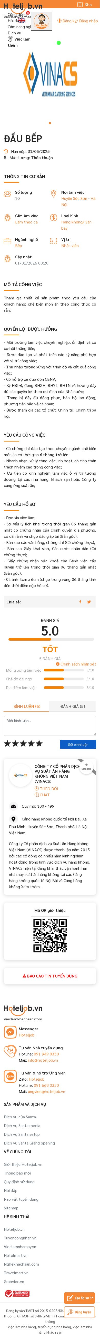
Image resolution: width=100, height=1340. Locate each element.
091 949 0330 (46, 1054)
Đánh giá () (73, 706)
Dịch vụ (14, 32)
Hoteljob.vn (14, 1229)
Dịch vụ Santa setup (22, 1134)
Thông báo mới (17, 1173)
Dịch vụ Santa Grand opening (29, 1143)
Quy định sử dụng (19, 1181)
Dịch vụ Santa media (22, 1125)
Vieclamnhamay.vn (20, 1246)
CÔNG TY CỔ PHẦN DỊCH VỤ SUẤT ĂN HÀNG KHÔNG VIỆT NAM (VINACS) (58, 774)
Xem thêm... (31, 886)
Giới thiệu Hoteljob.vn (23, 1164)
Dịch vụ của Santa (20, 1116)
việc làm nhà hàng (22, 1326)
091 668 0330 (46, 1085)
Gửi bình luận (78, 744)
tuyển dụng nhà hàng (54, 1326)
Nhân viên (70, 245)
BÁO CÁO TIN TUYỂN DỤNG (51, 976)
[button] (50, 123)
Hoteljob (27, 1035)
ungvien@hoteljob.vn (46, 1091)
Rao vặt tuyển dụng (21, 1199)
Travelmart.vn (16, 1272)
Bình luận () (27, 706)
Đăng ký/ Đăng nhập (80, 20)
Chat (44, 794)
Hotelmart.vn (15, 1255)
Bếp (18, 245)
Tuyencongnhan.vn (20, 1237)
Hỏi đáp (14, 20)
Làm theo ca (26, 221)
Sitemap (11, 1207)
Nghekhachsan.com (21, 1264)
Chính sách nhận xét (77, 664)
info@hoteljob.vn (43, 1060)
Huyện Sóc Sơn (74, 198)
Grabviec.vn (14, 1281)
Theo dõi (48, 788)
